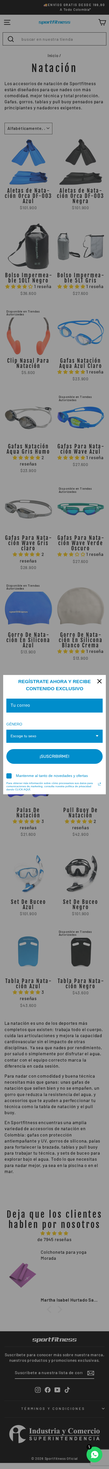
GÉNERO (14, 724)
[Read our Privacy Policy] (99, 784)
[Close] (99, 681)
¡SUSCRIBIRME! (54, 756)
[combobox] (54, 736)
